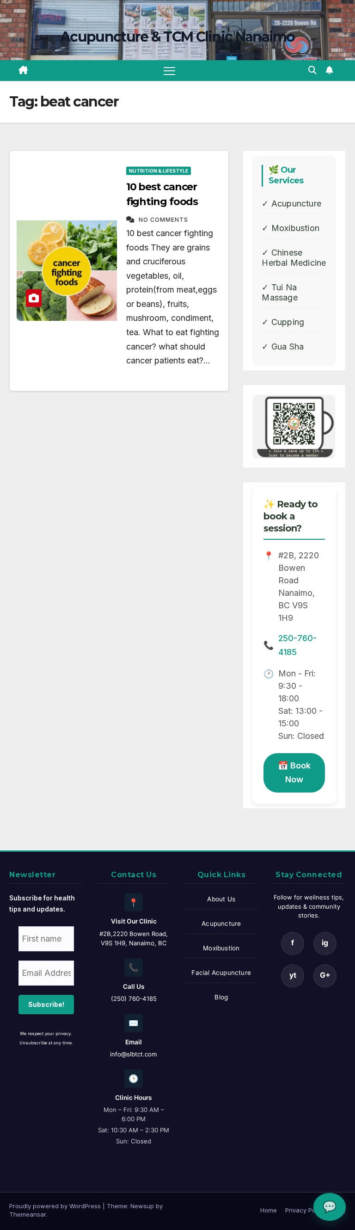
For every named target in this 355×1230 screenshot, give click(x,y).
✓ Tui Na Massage (279, 292)
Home (268, 1210)
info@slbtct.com (133, 1054)
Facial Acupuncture (221, 972)
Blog (221, 997)
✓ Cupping (283, 322)
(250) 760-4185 (134, 998)
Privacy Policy (305, 1210)
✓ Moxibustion (290, 228)
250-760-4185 (297, 645)
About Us (221, 899)
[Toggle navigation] (169, 70)
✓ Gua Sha (283, 346)
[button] (312, 70)
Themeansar (27, 1214)
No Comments (163, 219)
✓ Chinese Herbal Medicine (294, 258)
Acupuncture (221, 923)
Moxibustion (221, 948)
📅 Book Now (294, 773)
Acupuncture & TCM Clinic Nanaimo (177, 36)
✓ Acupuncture (291, 203)
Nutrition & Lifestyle (158, 171)
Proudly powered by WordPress (56, 1206)
